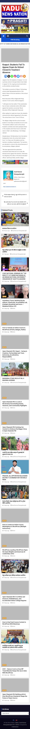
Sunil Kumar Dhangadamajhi (19, 173)
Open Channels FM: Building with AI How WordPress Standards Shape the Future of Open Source (14, 696)
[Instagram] (15, 76)
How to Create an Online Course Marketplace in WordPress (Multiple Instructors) (14, 526)
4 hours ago (7, 230)
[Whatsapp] (11, 76)
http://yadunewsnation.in (9, 186)
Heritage (5, 374)
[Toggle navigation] (8, 36)
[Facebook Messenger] (18, 76)
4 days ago (6, 530)
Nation (4, 224)
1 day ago (6, 254)
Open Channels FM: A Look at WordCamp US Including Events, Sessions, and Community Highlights (14, 403)
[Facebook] (5, 76)
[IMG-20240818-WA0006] (15, 161)
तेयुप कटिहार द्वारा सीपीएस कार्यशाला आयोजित (13, 575)
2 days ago (6, 281)
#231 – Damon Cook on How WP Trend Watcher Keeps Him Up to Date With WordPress (14, 671)
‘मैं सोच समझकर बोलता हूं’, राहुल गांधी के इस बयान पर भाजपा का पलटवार (15, 195)
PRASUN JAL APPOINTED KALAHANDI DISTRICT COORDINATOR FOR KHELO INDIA (14, 477)
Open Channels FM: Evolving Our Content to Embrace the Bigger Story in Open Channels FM (14, 429)
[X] (8, 76)
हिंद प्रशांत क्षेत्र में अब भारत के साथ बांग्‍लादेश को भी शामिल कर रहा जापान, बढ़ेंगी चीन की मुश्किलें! (15, 203)
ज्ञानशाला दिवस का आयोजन (9, 228)
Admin (13, 308)
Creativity (5, 269)
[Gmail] (21, 76)
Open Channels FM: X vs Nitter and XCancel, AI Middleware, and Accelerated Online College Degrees (14, 598)
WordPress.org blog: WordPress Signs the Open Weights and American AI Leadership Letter (15, 551)
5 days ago (6, 626)
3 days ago (6, 332)
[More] (24, 76)
